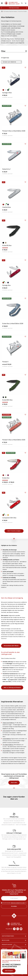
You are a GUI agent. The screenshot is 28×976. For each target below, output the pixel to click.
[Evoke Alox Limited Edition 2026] (14, 309)
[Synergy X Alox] (14, 79)
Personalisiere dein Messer (11, 646)
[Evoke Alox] (14, 464)
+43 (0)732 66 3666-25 (20, 677)
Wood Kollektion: (7, 751)
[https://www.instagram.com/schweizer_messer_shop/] (17, 929)
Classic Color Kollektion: (9, 723)
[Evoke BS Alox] (14, 231)
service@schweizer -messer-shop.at (17, 679)
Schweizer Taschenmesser (10, 11)
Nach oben (14, 782)
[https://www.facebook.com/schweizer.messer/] (14, 929)
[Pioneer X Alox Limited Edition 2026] (14, 117)
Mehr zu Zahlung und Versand (12, 687)
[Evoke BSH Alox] (14, 386)
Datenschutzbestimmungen (18, 903)
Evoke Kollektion (7, 738)
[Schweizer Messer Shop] (11, 3)
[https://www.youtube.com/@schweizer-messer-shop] (21, 929)
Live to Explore (6, 731)
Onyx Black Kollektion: (8, 745)
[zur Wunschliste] (25, 67)
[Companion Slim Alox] (14, 504)
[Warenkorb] (26, 3)
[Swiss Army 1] (14, 155)
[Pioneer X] (14, 348)
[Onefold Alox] (14, 193)
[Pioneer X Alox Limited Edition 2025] (14, 426)
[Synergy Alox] (14, 271)
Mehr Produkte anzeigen (14, 531)
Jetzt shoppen (9, 971)
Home (2, 12)
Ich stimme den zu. (14, 903)
